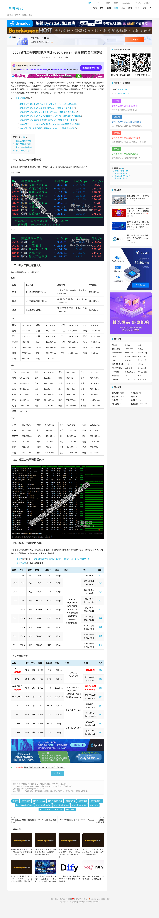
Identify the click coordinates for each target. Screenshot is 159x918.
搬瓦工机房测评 (45, 809)
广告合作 (137, 3)
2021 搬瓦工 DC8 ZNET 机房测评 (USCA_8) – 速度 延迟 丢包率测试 (47, 120)
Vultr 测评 (128, 368)
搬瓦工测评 (20, 98)
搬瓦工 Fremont (39, 801)
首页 (95, 8)
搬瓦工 (90, 3)
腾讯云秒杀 (142, 360)
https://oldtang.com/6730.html (33, 789)
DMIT (114, 360)
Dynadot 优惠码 (131, 379)
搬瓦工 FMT (25, 801)
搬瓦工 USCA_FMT (55, 801)
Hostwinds (126, 3)
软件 (137, 8)
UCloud (140, 364)
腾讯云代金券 (143, 372)
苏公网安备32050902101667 (100, 899)
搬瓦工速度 (70, 809)
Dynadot (115, 356)
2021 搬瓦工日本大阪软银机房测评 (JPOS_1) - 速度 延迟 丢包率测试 (33, 821)
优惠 (123, 8)
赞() (57, 773)
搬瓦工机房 (94, 805)
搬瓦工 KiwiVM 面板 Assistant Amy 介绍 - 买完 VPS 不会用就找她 (93, 851)
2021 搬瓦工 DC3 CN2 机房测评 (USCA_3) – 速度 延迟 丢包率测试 (47, 108)
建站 (102, 8)
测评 (116, 8)
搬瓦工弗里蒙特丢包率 (24, 805)
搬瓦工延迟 (83, 801)
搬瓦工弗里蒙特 (95, 801)
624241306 (122, 89)
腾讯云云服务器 (117, 364)
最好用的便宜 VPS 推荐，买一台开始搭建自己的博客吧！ (44, 767)
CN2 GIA (128, 376)
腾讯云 (108, 3)
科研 (130, 8)
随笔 (145, 8)
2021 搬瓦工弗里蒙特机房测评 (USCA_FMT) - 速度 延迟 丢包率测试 (57, 52)
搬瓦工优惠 (21, 563)
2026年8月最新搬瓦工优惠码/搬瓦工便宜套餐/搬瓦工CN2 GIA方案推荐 (21, 851)
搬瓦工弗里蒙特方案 (61, 805)
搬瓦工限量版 (117, 368)
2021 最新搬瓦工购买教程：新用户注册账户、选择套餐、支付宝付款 (61, 559)
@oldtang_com (123, 93)
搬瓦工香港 (142, 379)
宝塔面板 (115, 376)
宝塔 (139, 376)
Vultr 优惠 (115, 372)
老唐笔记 (15, 8)
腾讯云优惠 (116, 349)
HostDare (128, 364)
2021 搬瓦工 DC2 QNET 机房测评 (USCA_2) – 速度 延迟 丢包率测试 (47, 104)
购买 (100, 575)
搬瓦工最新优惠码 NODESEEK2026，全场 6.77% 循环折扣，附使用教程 (21, 878)
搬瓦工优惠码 (130, 372)
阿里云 (116, 3)
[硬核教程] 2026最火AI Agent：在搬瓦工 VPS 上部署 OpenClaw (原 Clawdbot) (45, 878)
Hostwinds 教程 (131, 356)
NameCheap (142, 353)
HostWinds (129, 349)
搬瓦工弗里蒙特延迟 (43, 805)
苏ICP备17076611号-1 (81, 899)
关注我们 (147, 3)
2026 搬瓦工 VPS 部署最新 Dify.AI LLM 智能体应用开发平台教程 (69, 878)
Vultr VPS (128, 360)
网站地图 (69, 899)
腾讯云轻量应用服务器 (118, 353)
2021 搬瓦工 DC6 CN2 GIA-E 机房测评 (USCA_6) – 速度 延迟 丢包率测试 (50, 116)
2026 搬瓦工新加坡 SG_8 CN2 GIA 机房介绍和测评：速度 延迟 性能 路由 (45, 851)
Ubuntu (115, 379)
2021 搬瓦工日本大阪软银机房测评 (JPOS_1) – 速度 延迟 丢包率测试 (47, 128)
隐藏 (24, 137)
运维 (109, 8)
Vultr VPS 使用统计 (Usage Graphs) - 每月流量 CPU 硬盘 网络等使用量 (82, 821)
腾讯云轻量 (142, 368)
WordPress (129, 353)
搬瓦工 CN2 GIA (143, 356)
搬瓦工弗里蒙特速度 (79, 805)
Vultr (99, 3)
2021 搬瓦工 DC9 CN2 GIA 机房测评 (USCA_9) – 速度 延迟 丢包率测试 (49, 124)
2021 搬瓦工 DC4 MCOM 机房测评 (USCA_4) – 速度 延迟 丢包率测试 (48, 112)
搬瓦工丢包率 (70, 801)
